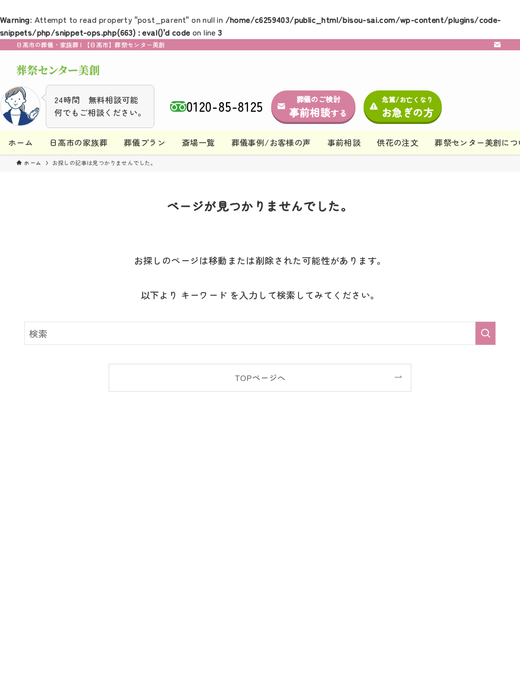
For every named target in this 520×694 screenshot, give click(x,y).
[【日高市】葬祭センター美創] (58, 70)
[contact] (497, 44)
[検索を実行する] (485, 333)
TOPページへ (260, 377)
